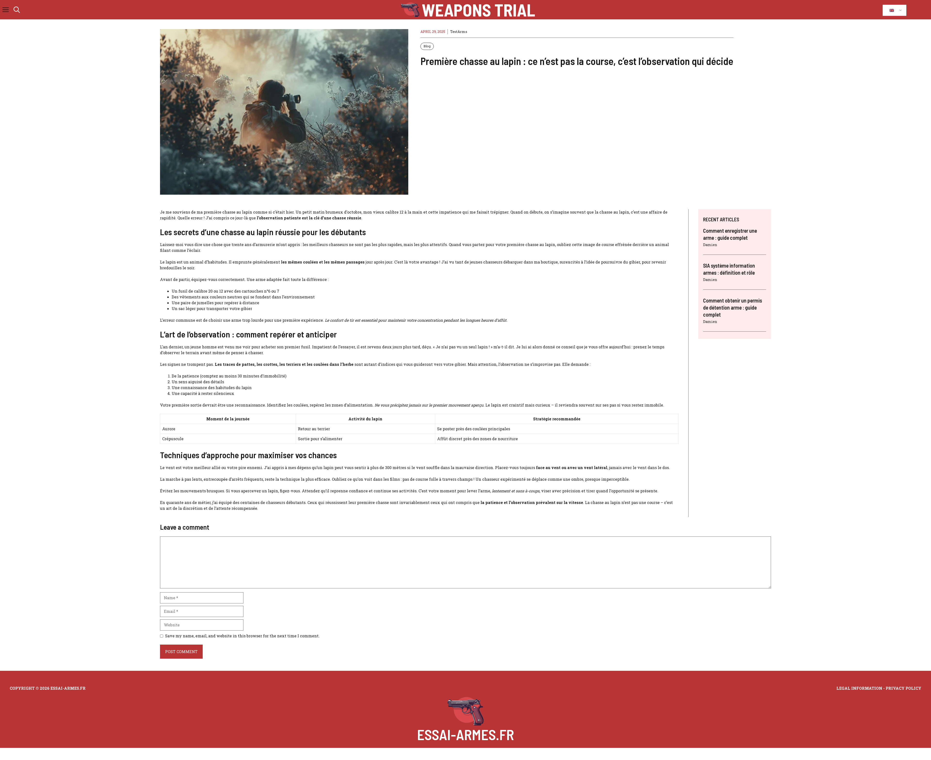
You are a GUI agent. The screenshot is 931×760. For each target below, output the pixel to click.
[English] (893, 10)
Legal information (859, 688)
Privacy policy (903, 688)
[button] (16, 9)
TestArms (458, 31)
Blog (427, 46)
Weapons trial (478, 9)
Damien (710, 244)
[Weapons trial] (410, 9)
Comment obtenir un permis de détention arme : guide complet (732, 307)
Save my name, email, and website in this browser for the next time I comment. (242, 635)
